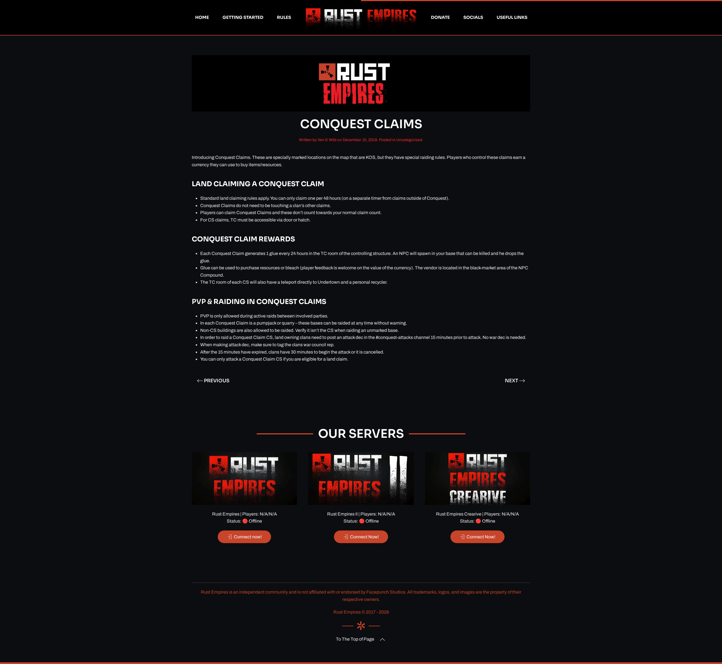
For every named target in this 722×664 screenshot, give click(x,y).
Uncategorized (409, 140)
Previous (216, 381)
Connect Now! (364, 536)
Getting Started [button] (243, 17)
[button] (382, 639)
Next (511, 381)
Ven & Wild (327, 140)
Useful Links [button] (512, 17)
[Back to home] (361, 17)
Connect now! (248, 536)
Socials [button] (473, 17)
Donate (440, 17)
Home (202, 17)
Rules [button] (284, 17)
